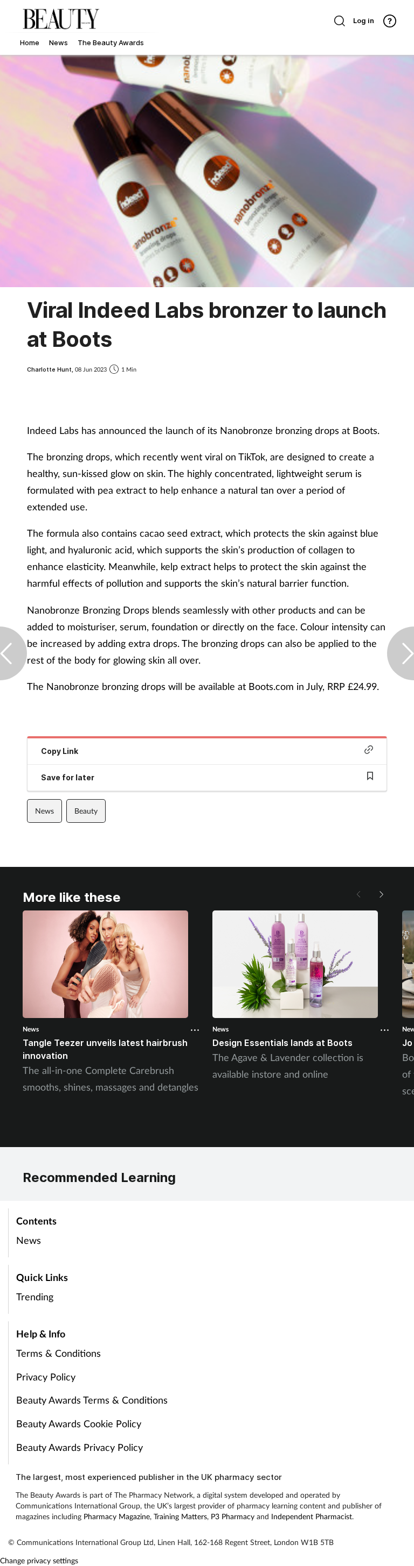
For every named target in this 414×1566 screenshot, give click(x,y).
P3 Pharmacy (232, 1516)
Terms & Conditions (58, 1353)
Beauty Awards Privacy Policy (79, 1447)
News (44, 810)
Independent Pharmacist (311, 1516)
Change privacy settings (39, 1560)
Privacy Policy (45, 1377)
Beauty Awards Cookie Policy (78, 1423)
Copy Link (59, 751)
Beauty (86, 810)
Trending (34, 1296)
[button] (380, 894)
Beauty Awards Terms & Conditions (92, 1400)
